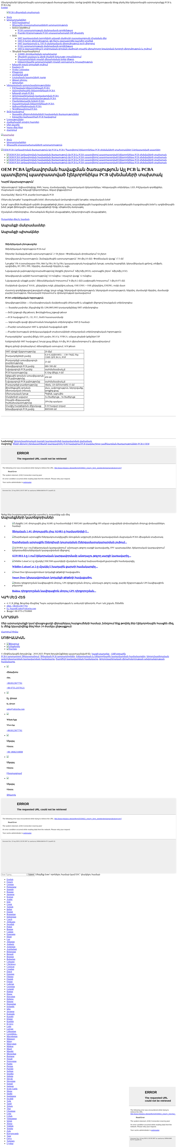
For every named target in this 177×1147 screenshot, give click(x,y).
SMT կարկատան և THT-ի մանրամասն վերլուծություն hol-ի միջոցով (56, 43)
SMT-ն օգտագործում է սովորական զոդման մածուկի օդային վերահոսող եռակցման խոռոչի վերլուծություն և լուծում (85, 49)
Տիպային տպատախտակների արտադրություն (40, 25)
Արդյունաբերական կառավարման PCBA (35, 96)
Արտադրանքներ (16, 20)
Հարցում (12, 130)
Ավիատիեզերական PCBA (27, 106)
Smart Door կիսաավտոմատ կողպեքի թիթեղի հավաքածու (52, 577)
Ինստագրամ (14, 773)
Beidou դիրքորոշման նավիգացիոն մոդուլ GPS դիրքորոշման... (54, 590)
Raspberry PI (18, 67)
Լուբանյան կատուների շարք (29, 77)
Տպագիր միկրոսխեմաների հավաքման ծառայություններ (45, 114)
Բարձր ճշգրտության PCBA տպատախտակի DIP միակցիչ (51, 33)
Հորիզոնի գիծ (20, 75)
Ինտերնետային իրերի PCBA (28, 101)
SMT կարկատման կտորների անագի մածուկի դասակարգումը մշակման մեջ (62, 38)
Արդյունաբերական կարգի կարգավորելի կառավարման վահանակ (53, 441)
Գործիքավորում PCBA (24, 109)
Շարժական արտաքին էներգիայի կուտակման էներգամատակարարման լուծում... (69, 542)
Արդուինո (17, 83)
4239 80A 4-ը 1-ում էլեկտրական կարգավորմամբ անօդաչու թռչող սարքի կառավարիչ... (71, 555)
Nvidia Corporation (20, 69)
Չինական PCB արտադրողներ (57, 656)
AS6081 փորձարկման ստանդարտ (37, 54)
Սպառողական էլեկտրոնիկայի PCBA (33, 104)
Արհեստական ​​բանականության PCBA (34, 98)
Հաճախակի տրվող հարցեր (23, 122)
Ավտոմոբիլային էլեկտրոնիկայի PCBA (33, 90)
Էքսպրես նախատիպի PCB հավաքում (34, 117)
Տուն (9, 17)
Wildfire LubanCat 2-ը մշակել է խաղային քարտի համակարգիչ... (55, 566)
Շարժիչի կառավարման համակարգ (77, 659)
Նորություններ (15, 119)
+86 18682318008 (15, 752)
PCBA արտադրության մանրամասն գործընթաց (45, 30)
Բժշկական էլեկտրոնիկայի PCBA (31, 88)
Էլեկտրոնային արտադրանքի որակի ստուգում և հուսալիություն (55, 62)
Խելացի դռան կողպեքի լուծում (30, 64)
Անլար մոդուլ (19, 80)
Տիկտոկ (11, 795)
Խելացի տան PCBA (23, 93)
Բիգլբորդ (17, 72)
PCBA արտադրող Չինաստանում (20, 656)
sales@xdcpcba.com (15, 709)
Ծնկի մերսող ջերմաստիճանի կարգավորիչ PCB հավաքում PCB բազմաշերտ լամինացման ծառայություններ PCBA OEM (81, 444)
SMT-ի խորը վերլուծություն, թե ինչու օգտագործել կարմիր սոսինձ (55, 41)
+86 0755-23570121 (16, 688)
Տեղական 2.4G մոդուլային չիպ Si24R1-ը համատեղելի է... (50, 531)
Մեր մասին (13, 125)
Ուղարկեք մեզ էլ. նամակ (15, 219)
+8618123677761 (14, 683)
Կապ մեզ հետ (15, 127)
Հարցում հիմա (9, 632)
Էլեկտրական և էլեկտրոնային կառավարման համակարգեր (110, 656)
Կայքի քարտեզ (100, 654)
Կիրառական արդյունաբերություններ (29, 85)
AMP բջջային (118, 654)
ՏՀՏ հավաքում (21, 22)
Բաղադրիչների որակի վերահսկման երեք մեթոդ (46, 59)
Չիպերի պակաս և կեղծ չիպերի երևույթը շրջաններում (49, 56)
